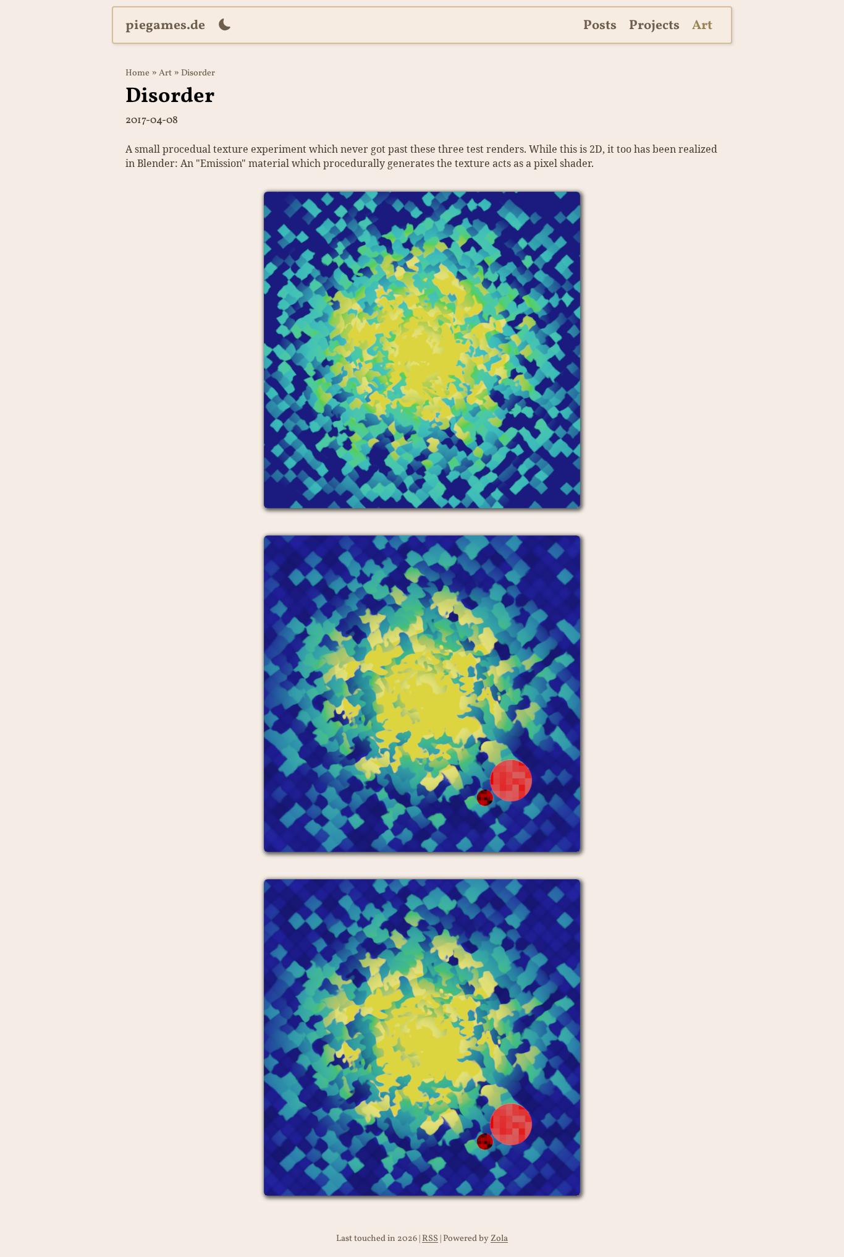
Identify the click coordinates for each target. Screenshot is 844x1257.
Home (137, 73)
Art (702, 26)
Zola (499, 1238)
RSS (430, 1238)
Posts (600, 26)
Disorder (198, 73)
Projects (654, 26)
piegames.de (165, 26)
